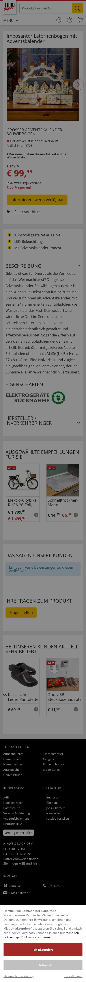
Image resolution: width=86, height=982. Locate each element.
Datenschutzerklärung (19, 976)
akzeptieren (41, 937)
